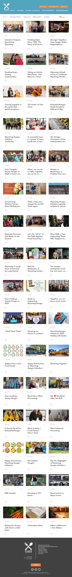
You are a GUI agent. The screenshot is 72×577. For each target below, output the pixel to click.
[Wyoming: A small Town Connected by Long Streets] (13, 253)
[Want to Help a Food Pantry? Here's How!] (36, 415)
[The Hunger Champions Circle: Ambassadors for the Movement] (59, 124)
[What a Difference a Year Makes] (59, 512)
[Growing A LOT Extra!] (36, 480)
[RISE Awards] (13, 480)
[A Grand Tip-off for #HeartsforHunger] (13, 415)
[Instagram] (36, 569)
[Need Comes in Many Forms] (59, 480)
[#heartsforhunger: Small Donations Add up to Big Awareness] (59, 91)
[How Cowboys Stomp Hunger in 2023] (13, 286)
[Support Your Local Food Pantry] (13, 350)
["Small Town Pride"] (13, 318)
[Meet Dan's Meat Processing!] (36, 383)
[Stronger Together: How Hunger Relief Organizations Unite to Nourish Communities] (59, 27)
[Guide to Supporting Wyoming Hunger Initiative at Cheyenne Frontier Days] (36, 286)
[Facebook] (32, 569)
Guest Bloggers (48, 17)
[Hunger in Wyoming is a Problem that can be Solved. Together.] (59, 156)
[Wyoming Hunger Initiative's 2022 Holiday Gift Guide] (59, 318)
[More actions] (21, 36)
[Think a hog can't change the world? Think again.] (36, 188)
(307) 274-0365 (29, 558)
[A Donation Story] (36, 512)
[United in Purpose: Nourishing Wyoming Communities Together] (13, 27)
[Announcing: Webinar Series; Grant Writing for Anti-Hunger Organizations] (13, 188)
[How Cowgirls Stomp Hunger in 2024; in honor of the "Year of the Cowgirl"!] (13, 156)
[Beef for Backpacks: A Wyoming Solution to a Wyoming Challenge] (36, 253)
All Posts (5, 17)
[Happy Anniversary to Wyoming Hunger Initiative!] (36, 350)
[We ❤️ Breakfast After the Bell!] (59, 383)
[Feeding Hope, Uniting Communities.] (13, 59)
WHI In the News (37, 17)
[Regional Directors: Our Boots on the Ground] (13, 221)
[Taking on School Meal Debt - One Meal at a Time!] (36, 59)
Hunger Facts (27, 17)
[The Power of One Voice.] (36, 91)
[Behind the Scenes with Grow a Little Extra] (13, 512)
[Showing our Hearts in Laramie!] (36, 318)
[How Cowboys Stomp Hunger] (13, 383)
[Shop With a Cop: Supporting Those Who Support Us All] (59, 221)
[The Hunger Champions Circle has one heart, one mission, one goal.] (59, 253)
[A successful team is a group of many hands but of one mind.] (36, 124)
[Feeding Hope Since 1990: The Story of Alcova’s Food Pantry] (36, 27)
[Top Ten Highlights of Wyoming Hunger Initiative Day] (59, 447)
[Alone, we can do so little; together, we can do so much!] (36, 156)
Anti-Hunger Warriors (15, 17)
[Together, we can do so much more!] (59, 286)
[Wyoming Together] (59, 350)
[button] (67, 17)
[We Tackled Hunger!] (36, 447)
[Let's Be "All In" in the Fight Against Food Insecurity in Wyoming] (36, 221)
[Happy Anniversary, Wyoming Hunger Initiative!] (13, 447)
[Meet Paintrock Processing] (59, 415)
